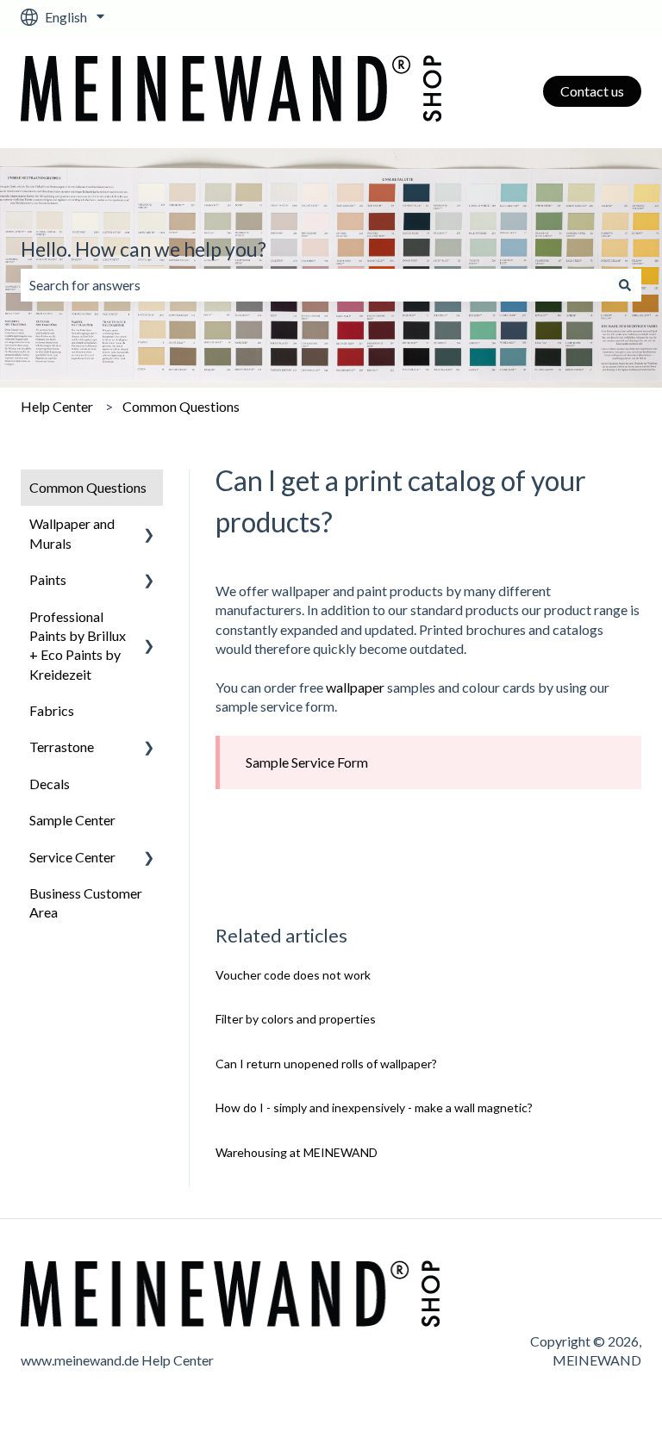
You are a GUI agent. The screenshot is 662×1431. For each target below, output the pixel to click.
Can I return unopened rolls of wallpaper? (326, 1063)
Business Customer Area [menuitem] (85, 902)
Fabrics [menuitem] (51, 710)
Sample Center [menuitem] (72, 820)
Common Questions (181, 406)
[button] (149, 525)
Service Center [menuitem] (72, 857)
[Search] (625, 285)
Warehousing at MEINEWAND (296, 1152)
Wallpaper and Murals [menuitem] (72, 533)
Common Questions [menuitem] (88, 487)
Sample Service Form (307, 762)
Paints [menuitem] (47, 579)
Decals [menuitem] (49, 783)
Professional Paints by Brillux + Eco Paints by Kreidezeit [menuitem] (77, 645)
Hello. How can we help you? (143, 249)
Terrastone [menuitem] (61, 746)
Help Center (57, 406)
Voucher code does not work (293, 974)
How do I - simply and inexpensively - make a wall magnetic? (374, 1107)
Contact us (592, 91)
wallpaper (355, 687)
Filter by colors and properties (295, 1018)
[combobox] (315, 285)
